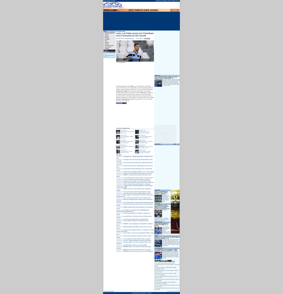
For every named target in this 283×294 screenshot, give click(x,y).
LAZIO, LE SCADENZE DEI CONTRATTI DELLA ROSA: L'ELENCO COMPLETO (161, 193)
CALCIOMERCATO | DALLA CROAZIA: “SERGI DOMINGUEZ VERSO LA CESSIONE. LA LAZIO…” (166, 250)
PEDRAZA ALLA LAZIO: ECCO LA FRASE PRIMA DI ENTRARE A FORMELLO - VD (167, 238)
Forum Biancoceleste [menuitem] (109, 45)
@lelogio (141, 38)
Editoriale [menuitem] (107, 37)
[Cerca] (178, 0)
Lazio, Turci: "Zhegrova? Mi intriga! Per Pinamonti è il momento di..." (137, 240)
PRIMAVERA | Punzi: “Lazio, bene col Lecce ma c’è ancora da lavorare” (138, 251)
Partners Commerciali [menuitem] (109, 33)
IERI (178, 144)
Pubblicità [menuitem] (107, 48)
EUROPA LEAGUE (158, 222)
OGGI (175, 144)
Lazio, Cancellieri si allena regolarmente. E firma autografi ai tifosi (137, 197)
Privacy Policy (176, 291)
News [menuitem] (106, 40)
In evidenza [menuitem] (107, 39)
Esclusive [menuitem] (107, 36)
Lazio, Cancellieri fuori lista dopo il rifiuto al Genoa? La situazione (136, 238)
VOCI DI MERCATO (159, 248)
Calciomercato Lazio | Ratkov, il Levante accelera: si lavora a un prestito (138, 182)
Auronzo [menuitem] (106, 34)
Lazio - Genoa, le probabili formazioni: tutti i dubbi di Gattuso (135, 219)
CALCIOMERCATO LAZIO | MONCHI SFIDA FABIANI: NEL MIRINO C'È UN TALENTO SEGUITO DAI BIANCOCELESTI (162, 207)
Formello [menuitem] (107, 43)
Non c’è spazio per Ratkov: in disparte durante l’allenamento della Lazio (138, 202)
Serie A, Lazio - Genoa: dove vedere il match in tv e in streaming (136, 184)
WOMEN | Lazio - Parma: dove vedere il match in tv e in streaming (137, 249)
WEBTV (156, 235)
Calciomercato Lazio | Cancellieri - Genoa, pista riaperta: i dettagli (137, 181)
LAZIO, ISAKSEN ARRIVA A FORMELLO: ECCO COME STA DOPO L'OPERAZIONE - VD (165, 78)
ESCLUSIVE (157, 203)
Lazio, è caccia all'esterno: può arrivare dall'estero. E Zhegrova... (136, 179)
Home (105, 31)
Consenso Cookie (170, 291)
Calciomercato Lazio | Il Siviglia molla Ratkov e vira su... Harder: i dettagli (138, 171)
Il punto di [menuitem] (107, 42)
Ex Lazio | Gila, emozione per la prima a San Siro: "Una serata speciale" (138, 177)
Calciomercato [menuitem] (108, 47)
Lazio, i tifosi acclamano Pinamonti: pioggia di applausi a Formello (137, 193)
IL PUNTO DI (157, 190)
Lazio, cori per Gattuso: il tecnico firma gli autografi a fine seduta (136, 191)
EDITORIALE (157, 75)
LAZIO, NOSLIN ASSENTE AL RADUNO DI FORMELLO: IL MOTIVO (161, 225)
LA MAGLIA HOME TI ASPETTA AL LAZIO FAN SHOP (134, 245)
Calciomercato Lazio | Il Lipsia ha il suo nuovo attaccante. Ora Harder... (138, 173)
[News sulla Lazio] (113, 4)
